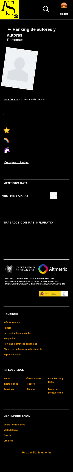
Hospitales (9, 338)
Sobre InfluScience (14, 424)
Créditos (8, 440)
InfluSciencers (33, 378)
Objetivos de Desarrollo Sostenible (23, 349)
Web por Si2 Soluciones (36, 452)
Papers (31, 383)
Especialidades (12, 354)
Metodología (11, 429)
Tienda (7, 435)
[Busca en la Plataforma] (45, 8)
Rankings (9, 389)
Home (7, 378)
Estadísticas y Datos (55, 380)
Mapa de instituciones (55, 391)
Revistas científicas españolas (20, 343)
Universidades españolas (17, 333)
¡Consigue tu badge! (16, 162)
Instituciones (11, 383)
